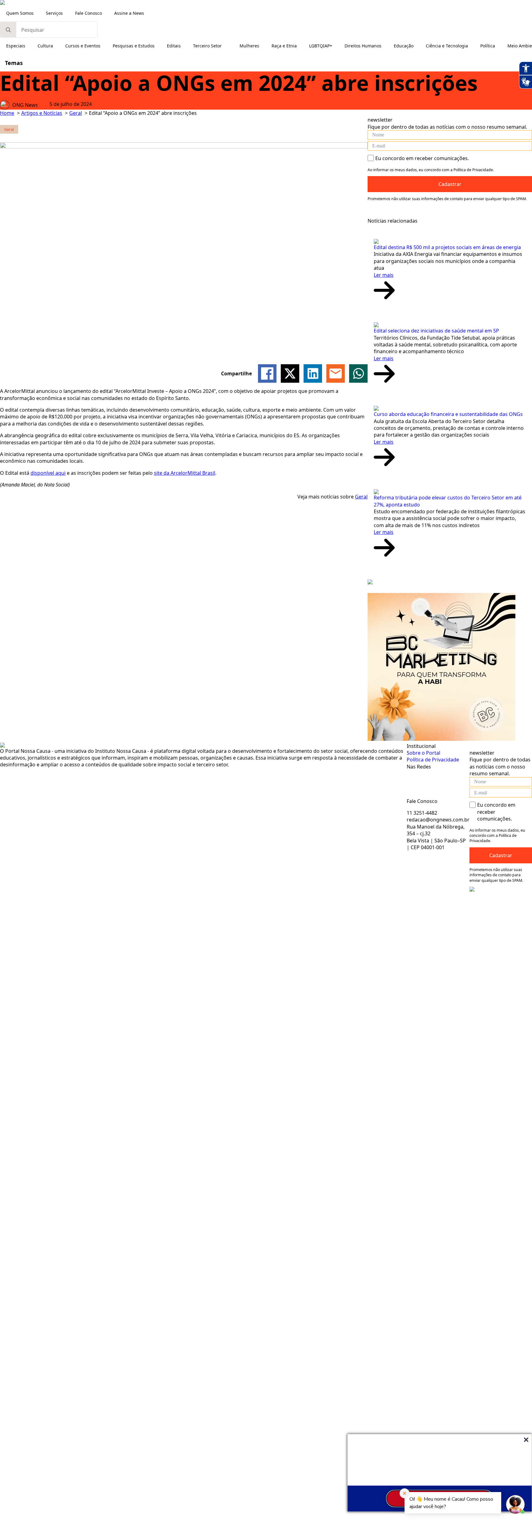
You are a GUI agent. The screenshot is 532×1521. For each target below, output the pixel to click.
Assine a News (129, 13)
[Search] (8, 30)
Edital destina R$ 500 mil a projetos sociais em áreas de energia (447, 247)
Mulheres (249, 46)
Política (487, 46)
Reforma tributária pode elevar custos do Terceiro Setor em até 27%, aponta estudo (448, 501)
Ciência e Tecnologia (447, 46)
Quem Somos (20, 13)
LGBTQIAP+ (320, 46)
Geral (361, 496)
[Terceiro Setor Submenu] (227, 46)
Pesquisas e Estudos (134, 46)
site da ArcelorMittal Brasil (184, 473)
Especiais (15, 46)
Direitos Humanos (363, 46)
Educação (403, 46)
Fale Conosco (88, 13)
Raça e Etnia (284, 46)
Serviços (54, 13)
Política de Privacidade (433, 759)
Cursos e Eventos (82, 46)
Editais (174, 46)
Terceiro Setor (207, 46)
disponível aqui (48, 473)
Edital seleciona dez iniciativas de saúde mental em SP (436, 330)
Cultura (45, 46)
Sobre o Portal (423, 752)
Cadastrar (449, 184)
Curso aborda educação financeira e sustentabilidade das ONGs (448, 414)
